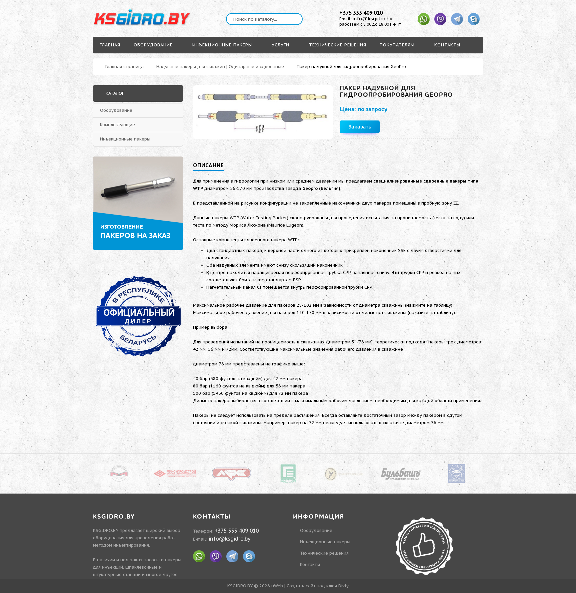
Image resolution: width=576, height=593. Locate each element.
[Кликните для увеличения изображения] (263, 112)
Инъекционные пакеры (125, 139)
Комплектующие (117, 124)
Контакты (310, 564)
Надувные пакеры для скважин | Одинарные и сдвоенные (220, 66)
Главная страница (124, 66)
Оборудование (116, 110)
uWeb (277, 586)
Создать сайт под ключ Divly (318, 586)
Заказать (359, 126)
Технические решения (324, 553)
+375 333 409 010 (361, 12)
